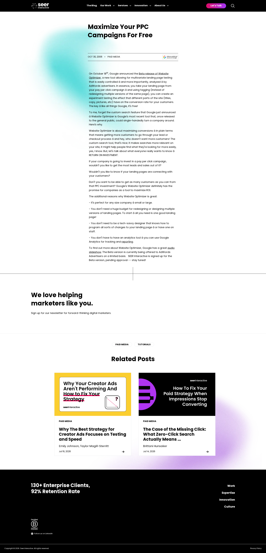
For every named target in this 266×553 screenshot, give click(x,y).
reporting (127, 242)
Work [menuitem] (231, 486)
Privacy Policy (256, 548)
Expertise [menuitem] (228, 493)
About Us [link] (159, 6)
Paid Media (114, 57)
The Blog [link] (92, 6)
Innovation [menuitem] (227, 500)
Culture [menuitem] (229, 506)
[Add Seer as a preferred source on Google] (170, 57)
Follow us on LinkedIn (43, 534)
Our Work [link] (105, 6)
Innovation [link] (141, 6)
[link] (40, 6)
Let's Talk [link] (216, 6)
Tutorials (144, 345)
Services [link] (123, 6)
